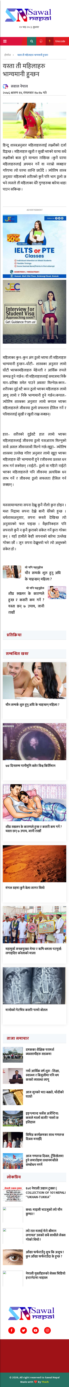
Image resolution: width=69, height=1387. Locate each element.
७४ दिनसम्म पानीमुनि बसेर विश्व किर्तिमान (30, 766)
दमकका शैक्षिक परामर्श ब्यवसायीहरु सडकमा (40, 1052)
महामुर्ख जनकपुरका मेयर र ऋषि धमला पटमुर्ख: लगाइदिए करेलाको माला (34, 951)
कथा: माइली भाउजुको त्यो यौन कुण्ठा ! (44, 1212)
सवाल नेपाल (19, 86)
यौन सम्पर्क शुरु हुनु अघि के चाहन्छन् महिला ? (32, 705)
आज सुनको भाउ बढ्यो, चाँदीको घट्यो (45, 1094)
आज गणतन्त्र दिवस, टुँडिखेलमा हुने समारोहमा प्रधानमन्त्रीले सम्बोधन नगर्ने (44, 1160)
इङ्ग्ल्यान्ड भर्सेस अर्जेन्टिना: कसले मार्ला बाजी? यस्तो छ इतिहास (42, 1118)
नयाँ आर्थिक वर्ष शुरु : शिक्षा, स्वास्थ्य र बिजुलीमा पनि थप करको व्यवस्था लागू (43, 1075)
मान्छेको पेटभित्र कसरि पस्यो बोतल (26, 1010)
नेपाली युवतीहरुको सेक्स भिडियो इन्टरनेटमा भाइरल (45, 1276)
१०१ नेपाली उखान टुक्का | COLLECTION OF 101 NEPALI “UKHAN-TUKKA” (46, 1193)
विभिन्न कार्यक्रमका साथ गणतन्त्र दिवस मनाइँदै (45, 1137)
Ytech (45, 1382)
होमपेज (7, 55)
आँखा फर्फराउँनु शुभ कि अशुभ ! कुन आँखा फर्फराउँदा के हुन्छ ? (45, 1254)
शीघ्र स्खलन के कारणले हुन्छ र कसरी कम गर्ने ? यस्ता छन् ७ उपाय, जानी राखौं (34, 829)
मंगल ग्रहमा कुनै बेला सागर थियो (25, 888)
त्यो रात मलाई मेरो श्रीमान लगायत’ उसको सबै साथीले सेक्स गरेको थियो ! (46, 1235)
